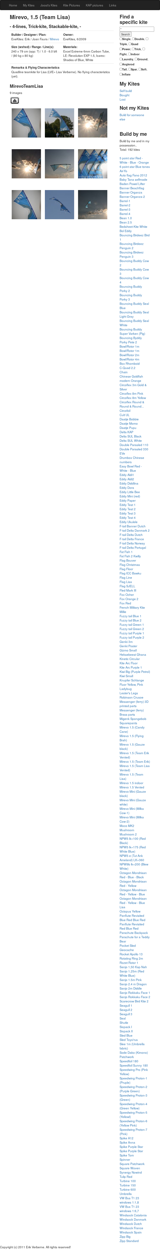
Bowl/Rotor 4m (129, 359)
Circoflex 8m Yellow (133, 397)
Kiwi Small (126, 676)
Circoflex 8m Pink (131, 393)
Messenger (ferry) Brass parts (132, 712)
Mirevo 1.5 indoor (131, 783)
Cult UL (125, 415)
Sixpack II (126, 1031)
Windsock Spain (131, 1232)
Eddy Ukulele (129, 522)
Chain (124, 372)
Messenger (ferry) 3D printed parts (134, 703)
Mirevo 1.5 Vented (132, 787)
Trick (137, 49)
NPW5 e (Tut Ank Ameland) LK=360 (132, 857)
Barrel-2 (125, 205)
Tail (124, 69)
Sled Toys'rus (129, 1039)
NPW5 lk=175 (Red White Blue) (133, 849)
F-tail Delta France (132, 539)
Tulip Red (126, 1176)
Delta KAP (126, 432)
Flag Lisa (126, 581)
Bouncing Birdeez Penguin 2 (132, 245)
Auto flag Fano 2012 (133, 175)
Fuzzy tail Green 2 (132, 629)
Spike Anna (127, 1142)
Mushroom (127, 830)
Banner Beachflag (132, 188)
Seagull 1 (126, 1005)
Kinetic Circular (130, 659)
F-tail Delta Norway (132, 543)
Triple (123, 44)
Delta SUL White (131, 440)
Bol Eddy (126, 231)
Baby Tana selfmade (133, 179)
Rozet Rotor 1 (129, 962)
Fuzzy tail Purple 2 (132, 637)
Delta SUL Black (130, 436)
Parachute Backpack (134, 932)
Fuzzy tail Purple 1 (132, 633)
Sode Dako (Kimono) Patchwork (134, 1054)
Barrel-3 (125, 209)
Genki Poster (128, 646)
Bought (124, 95)
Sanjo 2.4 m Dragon (133, 984)
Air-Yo (123, 171)
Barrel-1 (125, 201)
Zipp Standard (129, 1241)
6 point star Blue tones (135, 166)
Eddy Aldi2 (127, 479)
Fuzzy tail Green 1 (132, 624)
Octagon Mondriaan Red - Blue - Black (133, 875)
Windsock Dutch (131, 1223)
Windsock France (131, 1228)
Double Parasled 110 (134, 445)
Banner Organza (131, 192)
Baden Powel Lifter (132, 183)
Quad (134, 44)
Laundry (127, 59)
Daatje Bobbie (129, 419)
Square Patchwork (132, 1164)
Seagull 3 (126, 1014)
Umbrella (126, 1193)
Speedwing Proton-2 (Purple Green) (133, 1088)
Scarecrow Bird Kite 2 (134, 1001)
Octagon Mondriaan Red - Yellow (133, 883)
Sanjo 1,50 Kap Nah (133, 967)
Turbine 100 (128, 1181)
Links (112, 5)
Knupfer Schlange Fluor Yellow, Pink (132, 682)
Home (13, 5)
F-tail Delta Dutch (131, 534)
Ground (142, 59)
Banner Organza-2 (132, 196)
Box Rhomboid (130, 363)
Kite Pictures (71, 5)
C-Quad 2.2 (127, 368)
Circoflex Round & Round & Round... (132, 404)
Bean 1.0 (126, 218)
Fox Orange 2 (129, 599)
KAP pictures (94, 5)
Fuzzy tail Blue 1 (130, 616)
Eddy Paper (128, 500)
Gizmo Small (128, 650)
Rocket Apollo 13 (131, 954)
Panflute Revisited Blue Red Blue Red (132, 917)
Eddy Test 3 (128, 513)
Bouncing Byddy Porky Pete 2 (131, 340)
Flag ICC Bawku (130, 573)
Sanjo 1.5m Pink (131, 979)
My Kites (29, 5)
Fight (123, 54)
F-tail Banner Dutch (133, 526)
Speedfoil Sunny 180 (134, 1065)
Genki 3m (126, 641)
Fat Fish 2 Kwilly (130, 556)
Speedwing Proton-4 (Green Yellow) (133, 1106)
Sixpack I (126, 1027)
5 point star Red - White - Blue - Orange (134, 160)
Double (139, 39)
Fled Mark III (128, 590)
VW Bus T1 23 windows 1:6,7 (129, 1208)
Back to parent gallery (15, 100)
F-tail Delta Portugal (133, 547)
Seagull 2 (126, 1009)
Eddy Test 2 (128, 509)
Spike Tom (127, 1155)
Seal (123, 1018)
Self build (126, 91)
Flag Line (126, 577)
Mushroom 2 (128, 834)
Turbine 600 (128, 1189)
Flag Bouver (128, 560)
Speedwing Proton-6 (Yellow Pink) (133, 1123)
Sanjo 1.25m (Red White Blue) (132, 973)
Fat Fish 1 (126, 552)
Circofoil (125, 410)
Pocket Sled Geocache (128, 947)
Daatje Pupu (128, 427)
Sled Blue (126, 1035)
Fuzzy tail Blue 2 (130, 620)
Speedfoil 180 (129, 1061)
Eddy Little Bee (130, 492)
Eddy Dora (127, 487)
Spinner (125, 1159)
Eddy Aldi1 (127, 475)
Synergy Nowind (131, 1172)
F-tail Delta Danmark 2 (135, 530)
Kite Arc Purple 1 (131, 667)
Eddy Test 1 (128, 504)
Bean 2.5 (126, 222)
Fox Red (125, 603)
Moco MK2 (127, 825)
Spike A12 (126, 1138)
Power (126, 49)
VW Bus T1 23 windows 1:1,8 (129, 1200)
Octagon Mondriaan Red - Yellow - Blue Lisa (133, 902)
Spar (134, 69)
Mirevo (54, 39)
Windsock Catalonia (133, 1215)
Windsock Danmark (133, 1219)
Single (126, 39)
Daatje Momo (129, 423)
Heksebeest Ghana (133, 654)
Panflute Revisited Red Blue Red (132, 926)
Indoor (135, 54)
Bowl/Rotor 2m (129, 355)
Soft (144, 69)
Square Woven (130, 1168)
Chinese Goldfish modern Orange (131, 378)
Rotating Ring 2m (131, 958)
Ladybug (126, 688)
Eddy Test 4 (128, 517)
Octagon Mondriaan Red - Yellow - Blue (133, 892)
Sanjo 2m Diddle (131, 988)
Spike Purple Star (131, 1146)
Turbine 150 (128, 1185)
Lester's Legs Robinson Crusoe (131, 695)
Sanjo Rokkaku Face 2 (135, 997)
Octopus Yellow (130, 911)
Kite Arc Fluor (129, 663)
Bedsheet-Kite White (133, 226)
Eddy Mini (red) (130, 496)
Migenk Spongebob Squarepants (133, 720)
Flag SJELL (127, 586)
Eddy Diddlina (129, 483)
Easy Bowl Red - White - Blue (131, 468)
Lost (122, 99)
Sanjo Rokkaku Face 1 (135, 992)
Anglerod (128, 64)
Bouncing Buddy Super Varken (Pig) (132, 331)
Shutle (124, 1022)
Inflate (126, 74)
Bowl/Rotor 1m (129, 346)
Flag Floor (126, 569)
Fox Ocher (127, 594)
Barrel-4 (125, 213)
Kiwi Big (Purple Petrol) (135, 671)
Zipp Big (125, 1236)
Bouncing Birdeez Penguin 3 (132, 254)
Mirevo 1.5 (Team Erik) (135, 761)
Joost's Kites (48, 5)
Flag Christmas (130, 564)
